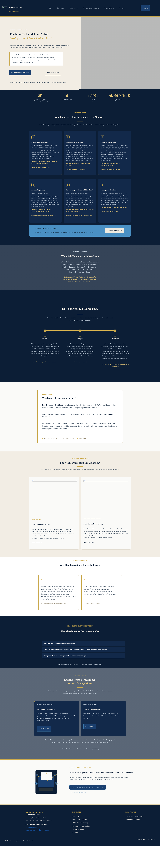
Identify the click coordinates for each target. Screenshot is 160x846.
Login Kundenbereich (133, 819)
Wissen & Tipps (78, 829)
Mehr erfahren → (38, 543)
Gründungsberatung (79, 819)
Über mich (76, 816)
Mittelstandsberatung (59, 82)
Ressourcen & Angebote (81, 826)
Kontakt (75, 833)
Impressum (142, 839)
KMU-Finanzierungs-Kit (134, 816)
